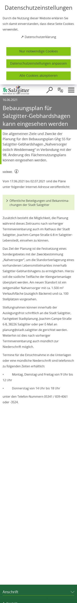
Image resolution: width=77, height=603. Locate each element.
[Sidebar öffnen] (71, 90)
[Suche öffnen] (49, 90)
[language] (60, 90)
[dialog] (38, 42)
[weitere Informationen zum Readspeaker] (16, 171)
